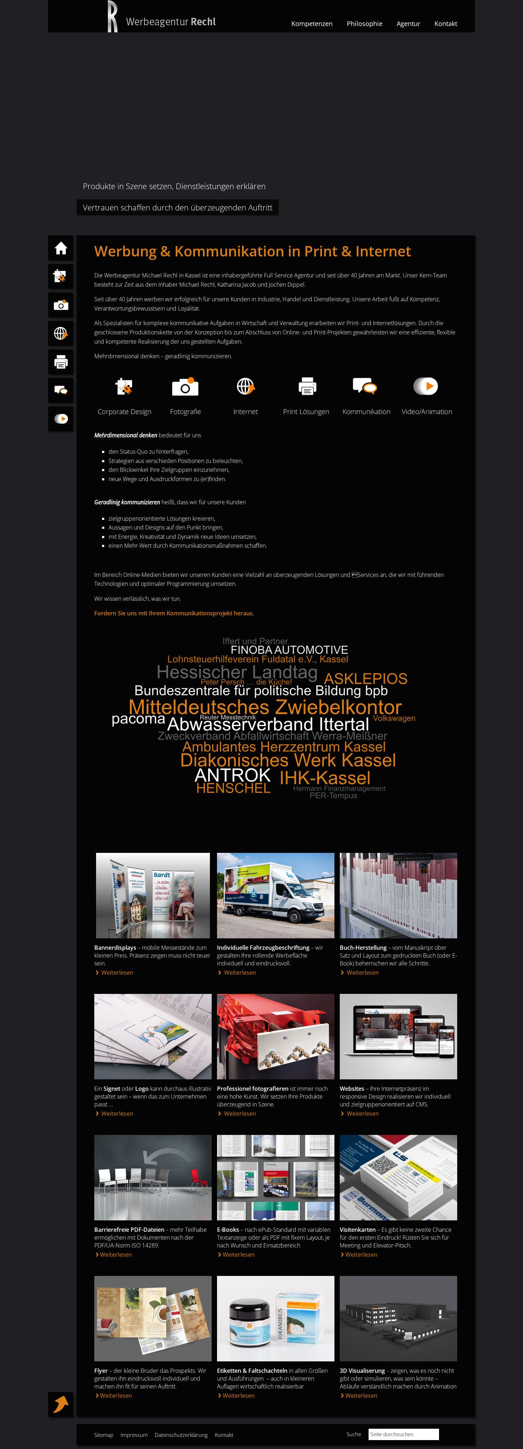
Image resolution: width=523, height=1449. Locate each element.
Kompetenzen (312, 23)
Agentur (408, 23)
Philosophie (364, 23)
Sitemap (103, 1434)
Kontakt (445, 23)
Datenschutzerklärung (181, 1434)
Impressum (134, 1434)
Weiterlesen (116, 972)
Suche (354, 1434)
